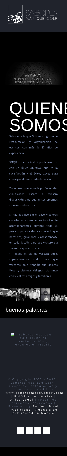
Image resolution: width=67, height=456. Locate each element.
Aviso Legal (22, 397)
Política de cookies (33, 394)
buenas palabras (26, 308)
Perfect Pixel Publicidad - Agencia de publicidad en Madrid (34, 408)
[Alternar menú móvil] (59, 25)
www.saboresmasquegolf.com (35, 391)
